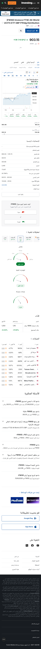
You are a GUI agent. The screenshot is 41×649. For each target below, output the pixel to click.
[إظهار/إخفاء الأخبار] (27, 72)
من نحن (16, 556)
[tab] (28, 239)
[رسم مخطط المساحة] (34, 72)
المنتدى (16, 62)
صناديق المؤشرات (33, 8)
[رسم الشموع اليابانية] (37, 72)
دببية (19, 212)
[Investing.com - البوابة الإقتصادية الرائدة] (29, 3)
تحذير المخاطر (35, 637)
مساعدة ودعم (15, 565)
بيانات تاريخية (22, 67)
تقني (22, 62)
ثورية (18, 222)
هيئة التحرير (15, 569)
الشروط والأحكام (35, 624)
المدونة (37, 556)
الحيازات (30, 67)
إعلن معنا (16, 561)
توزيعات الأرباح (13, 67)
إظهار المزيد (20, 194)
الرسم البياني (30, 62)
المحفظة (37, 565)
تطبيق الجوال (35, 561)
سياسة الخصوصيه (35, 630)
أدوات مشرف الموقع (33, 569)
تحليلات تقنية (33, 232)
